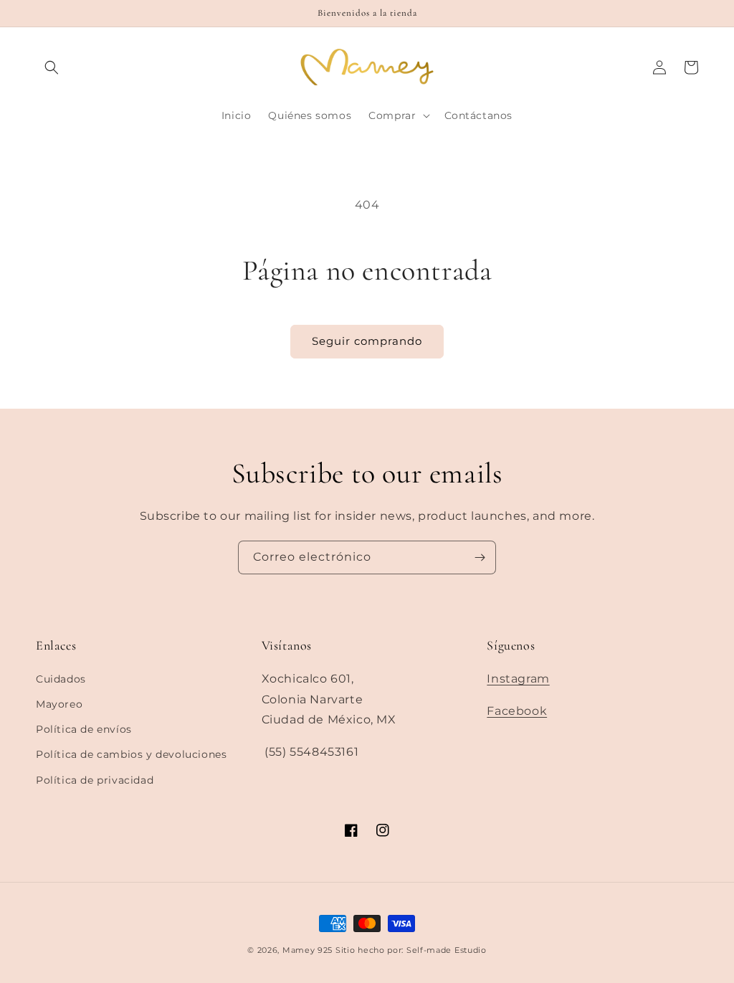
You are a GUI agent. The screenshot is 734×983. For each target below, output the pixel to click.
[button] (51, 67)
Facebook (517, 711)
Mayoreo (59, 704)
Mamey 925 (307, 950)
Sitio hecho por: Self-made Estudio (411, 950)
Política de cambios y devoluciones (131, 754)
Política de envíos (84, 729)
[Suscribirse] (479, 557)
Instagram (518, 678)
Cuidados (61, 679)
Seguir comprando (367, 341)
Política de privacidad (94, 780)
